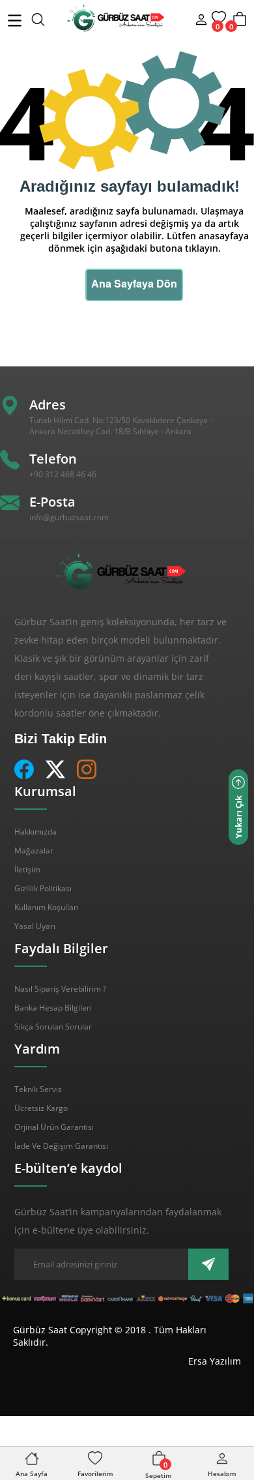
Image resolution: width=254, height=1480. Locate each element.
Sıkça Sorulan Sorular (53, 1026)
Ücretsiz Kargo (41, 1108)
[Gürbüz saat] (93, 18)
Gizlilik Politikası (43, 888)
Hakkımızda (35, 831)
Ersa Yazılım (214, 1361)
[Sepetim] (240, 25)
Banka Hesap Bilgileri (53, 1007)
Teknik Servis (38, 1089)
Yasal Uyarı (34, 926)
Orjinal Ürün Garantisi (54, 1126)
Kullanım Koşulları (46, 907)
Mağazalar (33, 850)
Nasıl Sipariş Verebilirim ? (60, 988)
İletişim (27, 869)
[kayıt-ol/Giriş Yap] (201, 21)
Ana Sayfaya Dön (134, 285)
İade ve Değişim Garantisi (61, 1145)
